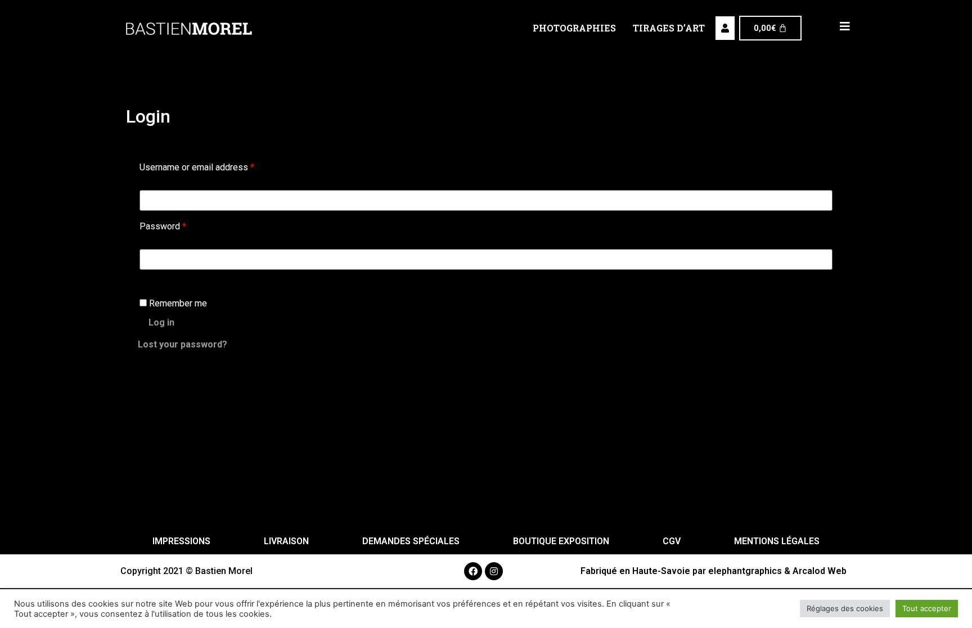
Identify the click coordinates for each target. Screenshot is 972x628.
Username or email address (197, 167)
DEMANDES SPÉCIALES (411, 541)
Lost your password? (182, 344)
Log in (161, 322)
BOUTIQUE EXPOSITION (561, 541)
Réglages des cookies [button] (845, 608)
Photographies (574, 28)
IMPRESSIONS (181, 541)
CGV (672, 541)
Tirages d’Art (669, 28)
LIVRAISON (286, 541)
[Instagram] (494, 571)
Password (163, 226)
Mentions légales (777, 541)
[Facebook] (473, 571)
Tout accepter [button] (926, 608)
